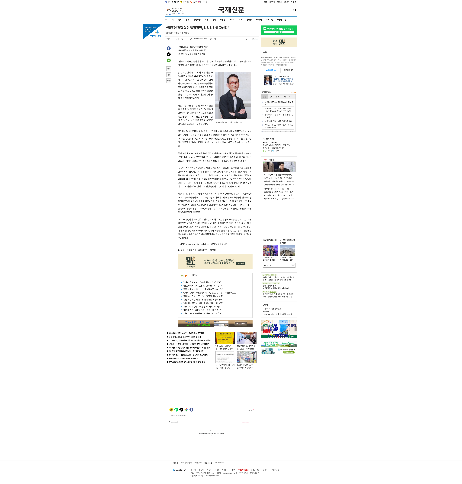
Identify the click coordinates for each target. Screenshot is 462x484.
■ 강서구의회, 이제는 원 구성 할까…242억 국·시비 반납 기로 (190, 340)
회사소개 (193, 470)
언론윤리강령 (255, 470)
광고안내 (209, 470)
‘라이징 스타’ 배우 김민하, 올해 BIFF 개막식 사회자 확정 (283, 198)
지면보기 (279, 2)
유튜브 (195, 2)
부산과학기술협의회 (186, 463)
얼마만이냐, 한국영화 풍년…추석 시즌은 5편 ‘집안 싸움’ (283, 181)
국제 (206, 19)
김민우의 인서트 (271, 283)
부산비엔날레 (282, 60)
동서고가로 (285, 62)
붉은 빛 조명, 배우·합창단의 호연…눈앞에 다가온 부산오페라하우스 (286, 294)
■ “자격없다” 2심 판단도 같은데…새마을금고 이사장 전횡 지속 (190, 347)
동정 (284, 145)
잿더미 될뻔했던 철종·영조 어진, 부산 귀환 (277, 296)
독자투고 (224, 470)
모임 (268, 145)
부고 (288, 145)
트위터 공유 (168, 54)
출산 (280, 145)
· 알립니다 (266, 311)
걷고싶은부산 (198, 463)
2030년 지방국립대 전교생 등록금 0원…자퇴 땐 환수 (246, 347)
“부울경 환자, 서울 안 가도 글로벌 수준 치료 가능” (203, 289)
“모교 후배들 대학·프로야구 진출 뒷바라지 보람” (202, 285)
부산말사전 (281, 19)
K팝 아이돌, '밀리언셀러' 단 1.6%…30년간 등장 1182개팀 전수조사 (287, 195)
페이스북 (170, 2)
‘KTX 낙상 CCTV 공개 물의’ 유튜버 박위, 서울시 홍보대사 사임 (285, 174)
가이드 (267, 150)
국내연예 (268, 159)
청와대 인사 (278, 57)
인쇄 (168, 69)
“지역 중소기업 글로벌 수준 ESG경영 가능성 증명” (203, 296)
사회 (172, 19)
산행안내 (266, 148)
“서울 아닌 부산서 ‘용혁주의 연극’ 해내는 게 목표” (203, 303)
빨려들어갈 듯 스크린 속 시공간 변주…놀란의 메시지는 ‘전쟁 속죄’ (286, 192)
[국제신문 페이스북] (188, 250)
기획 (240, 19)
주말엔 (222, 19)
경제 (187, 19)
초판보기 (286, 2)
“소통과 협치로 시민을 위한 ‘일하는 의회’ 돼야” (202, 282)
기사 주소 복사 (168, 75)
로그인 (265, 2)
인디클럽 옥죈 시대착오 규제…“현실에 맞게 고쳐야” (224, 347)
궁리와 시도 (269, 275)
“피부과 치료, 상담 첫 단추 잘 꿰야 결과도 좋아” (202, 310)
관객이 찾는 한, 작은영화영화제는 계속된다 (277, 279)
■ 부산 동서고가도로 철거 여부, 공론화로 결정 (184, 336)
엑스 (177, 2)
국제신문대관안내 (220, 463)
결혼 (276, 145)
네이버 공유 (168, 60)
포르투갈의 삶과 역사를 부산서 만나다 (276, 288)
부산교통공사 (271, 60)
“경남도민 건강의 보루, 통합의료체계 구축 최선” (202, 306)
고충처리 (264, 470)
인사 (264, 145)
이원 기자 (169, 39)
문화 (214, 19)
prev (262, 328)
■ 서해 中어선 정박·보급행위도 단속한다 (182, 358)
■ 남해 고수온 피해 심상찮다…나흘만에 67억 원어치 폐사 (188, 344)
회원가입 (272, 2)
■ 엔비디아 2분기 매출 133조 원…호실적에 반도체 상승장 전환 (190, 354)
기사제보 (232, 470)
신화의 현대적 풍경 (269, 285)
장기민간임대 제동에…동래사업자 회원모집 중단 (224, 366)
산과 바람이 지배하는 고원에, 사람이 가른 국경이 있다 (287, 260)
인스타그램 (203, 2)
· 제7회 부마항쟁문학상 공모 (272, 308)
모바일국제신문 (274, 470)
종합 (264, 96)
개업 (272, 145)
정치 (180, 19)
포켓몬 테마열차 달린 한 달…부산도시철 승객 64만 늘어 (246, 368)
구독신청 (293, 2)
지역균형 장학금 (281, 65)
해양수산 (197, 19)
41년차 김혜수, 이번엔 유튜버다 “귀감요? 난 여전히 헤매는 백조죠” (210, 292)
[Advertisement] (279, 220)
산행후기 (274, 148)
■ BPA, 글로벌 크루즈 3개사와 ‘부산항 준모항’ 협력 (186, 362)
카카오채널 (186, 2)
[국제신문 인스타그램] (206, 250)
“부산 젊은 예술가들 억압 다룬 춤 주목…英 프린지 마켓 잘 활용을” (270, 261)
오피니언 (269, 19)
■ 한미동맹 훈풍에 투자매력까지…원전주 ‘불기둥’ (185, 351)
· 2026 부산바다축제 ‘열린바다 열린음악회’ (277, 314)
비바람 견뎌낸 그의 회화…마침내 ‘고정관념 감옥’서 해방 (282, 277)
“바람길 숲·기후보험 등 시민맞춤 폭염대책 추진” (202, 313)
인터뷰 (249, 19)
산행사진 (281, 148)
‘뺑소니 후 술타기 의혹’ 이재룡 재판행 (276, 188)
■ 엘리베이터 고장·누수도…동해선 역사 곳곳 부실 (186, 333)
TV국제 (259, 19)
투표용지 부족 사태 (267, 65)
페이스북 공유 (168, 48)
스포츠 (232, 19)
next (296, 328)
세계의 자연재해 (266, 57)
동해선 (292, 62)
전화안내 (201, 470)
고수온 (277, 62)
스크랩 (168, 81)
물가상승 (286, 57)
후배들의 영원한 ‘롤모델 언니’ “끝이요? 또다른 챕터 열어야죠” (285, 184)
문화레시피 (269, 292)
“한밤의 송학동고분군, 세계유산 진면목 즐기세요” (203, 299)
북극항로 (270, 62)
